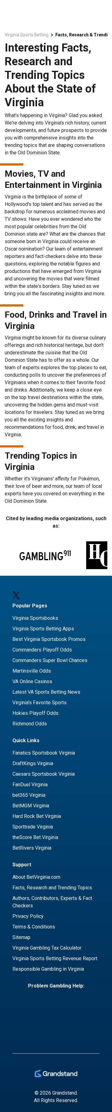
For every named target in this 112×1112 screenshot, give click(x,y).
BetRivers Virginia (31, 848)
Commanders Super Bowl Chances (49, 660)
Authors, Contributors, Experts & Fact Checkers (52, 902)
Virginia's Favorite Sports (39, 703)
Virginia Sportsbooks (35, 618)
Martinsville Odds (31, 671)
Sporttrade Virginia (32, 827)
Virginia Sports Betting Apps (43, 629)
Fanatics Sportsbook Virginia (43, 753)
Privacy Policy (28, 916)
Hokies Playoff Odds (35, 713)
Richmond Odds (29, 724)
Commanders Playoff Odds (42, 650)
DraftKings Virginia (32, 763)
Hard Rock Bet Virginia (36, 816)
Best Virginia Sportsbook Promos (49, 639)
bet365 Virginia (28, 795)
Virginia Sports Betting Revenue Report (54, 958)
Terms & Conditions (33, 927)
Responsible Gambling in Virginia (48, 969)
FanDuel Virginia (30, 784)
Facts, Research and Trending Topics (52, 888)
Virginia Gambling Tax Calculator (47, 948)
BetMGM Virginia (30, 806)
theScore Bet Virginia (35, 837)
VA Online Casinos (32, 681)
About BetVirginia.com (36, 877)
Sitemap (21, 937)
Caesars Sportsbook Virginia (43, 774)
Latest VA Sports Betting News (46, 692)
